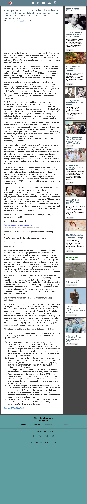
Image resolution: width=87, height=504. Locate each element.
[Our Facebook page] (34, 436)
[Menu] (5, 3)
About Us (22, 425)
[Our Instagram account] (46, 436)
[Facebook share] (32, 2)
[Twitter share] (38, 2)
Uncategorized (19, 21)
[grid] (75, 304)
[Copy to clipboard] (49, 3)
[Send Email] (43, 2)
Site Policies (35, 425)
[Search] (10, 3)
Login (58, 425)
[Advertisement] (32, 37)
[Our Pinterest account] (52, 436)
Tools (66, 425)
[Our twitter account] (40, 436)
